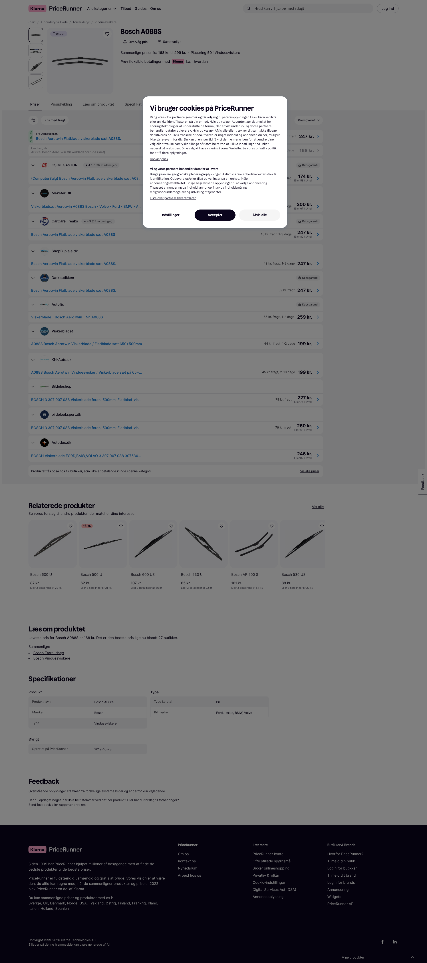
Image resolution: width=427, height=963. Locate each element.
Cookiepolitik (159, 159)
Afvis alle (259, 215)
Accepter (215, 215)
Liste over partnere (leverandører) (173, 198)
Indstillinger (170, 215)
